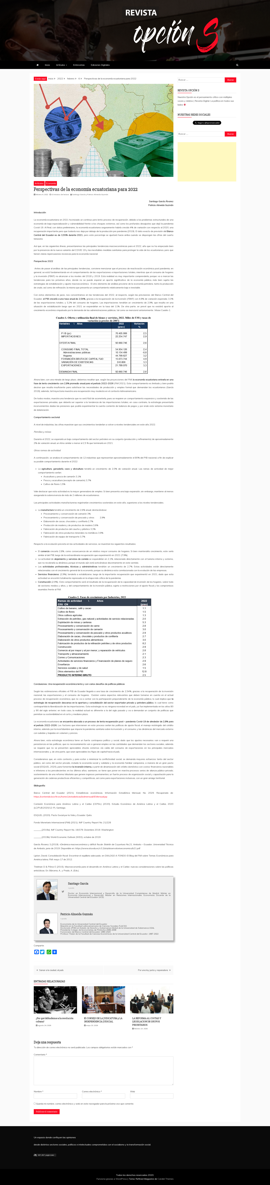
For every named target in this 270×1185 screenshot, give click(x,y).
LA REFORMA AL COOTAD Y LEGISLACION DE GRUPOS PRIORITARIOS (146, 1021)
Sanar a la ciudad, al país (51, 970)
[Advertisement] (207, 161)
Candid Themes (166, 1178)
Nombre (38, 1091)
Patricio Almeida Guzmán (97, 194)
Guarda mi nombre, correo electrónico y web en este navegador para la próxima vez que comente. (85, 1103)
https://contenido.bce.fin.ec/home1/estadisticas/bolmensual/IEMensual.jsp (70, 796)
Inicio (47, 64)
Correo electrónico (92, 1091)
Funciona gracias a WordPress (112, 1178)
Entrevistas (79, 64)
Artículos (60, 64)
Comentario (40, 1054)
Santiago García (79, 194)
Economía (51, 183)
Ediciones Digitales (100, 64)
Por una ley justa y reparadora (153, 970)
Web (132, 1091)
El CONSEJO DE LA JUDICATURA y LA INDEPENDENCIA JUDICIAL (103, 1020)
